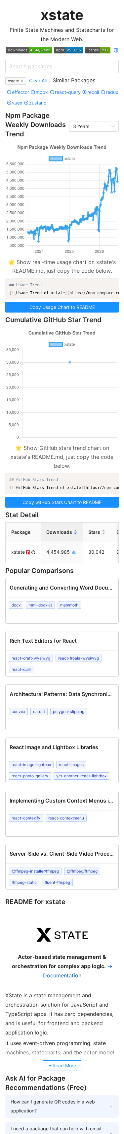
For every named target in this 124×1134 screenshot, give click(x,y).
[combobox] (62, 66)
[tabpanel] (62, 982)
